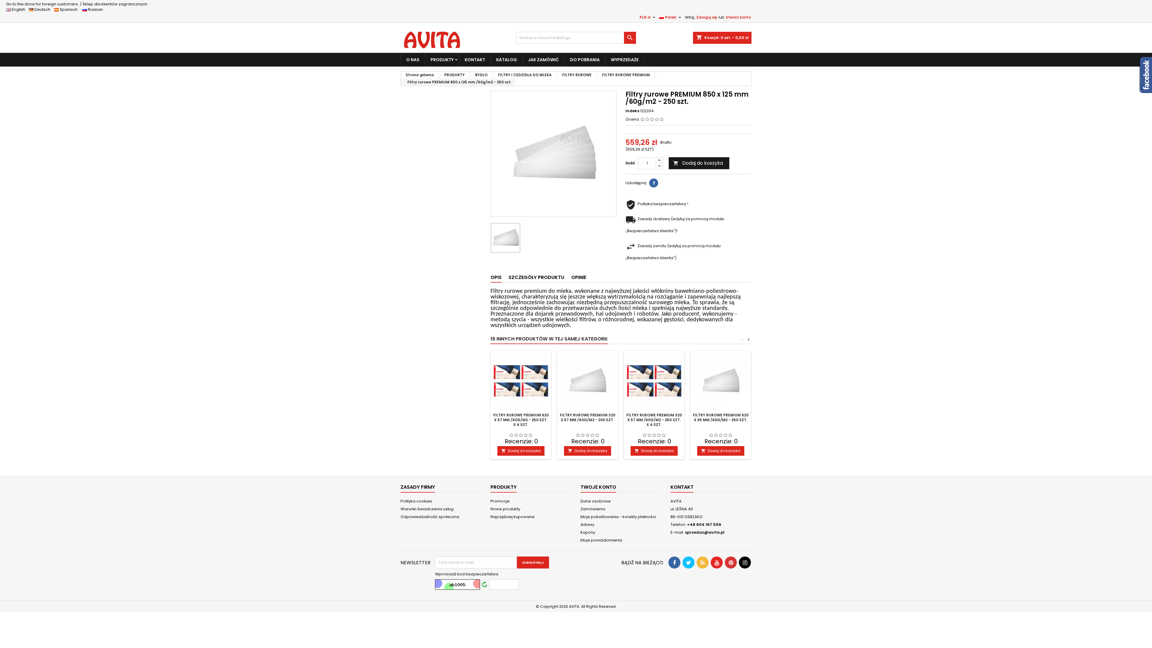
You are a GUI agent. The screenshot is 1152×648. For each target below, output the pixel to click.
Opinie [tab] (578, 277)
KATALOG (506, 60)
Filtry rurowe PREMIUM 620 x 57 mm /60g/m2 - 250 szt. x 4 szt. (521, 419)
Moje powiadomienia (601, 540)
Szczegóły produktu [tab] (536, 277)
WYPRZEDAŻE (624, 60)
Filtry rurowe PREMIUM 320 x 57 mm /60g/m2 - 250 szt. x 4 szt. (654, 419)
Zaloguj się (706, 17)
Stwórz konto (738, 17)
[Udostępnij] (653, 183)
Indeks (632, 111)
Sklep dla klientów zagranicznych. (77, 4)
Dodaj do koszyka (698, 163)
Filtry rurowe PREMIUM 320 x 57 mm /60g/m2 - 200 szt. (587, 417)
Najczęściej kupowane (512, 517)
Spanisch (70, 9)
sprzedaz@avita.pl (704, 532)
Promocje (500, 501)
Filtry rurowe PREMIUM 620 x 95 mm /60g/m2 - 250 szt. (720, 417)
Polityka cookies (416, 501)
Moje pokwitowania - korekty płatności (618, 517)
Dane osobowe (595, 501)
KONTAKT (475, 60)
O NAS (412, 60)
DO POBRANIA (585, 60)
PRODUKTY (442, 60)
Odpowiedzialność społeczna (429, 517)
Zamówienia (592, 509)
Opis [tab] (496, 277)
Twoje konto (598, 487)
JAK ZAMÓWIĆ (543, 60)
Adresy (587, 524)
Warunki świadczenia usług (427, 509)
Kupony (587, 532)
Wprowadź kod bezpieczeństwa (466, 574)
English (20, 9)
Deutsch (43, 9)
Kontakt (682, 487)
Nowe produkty (505, 509)
